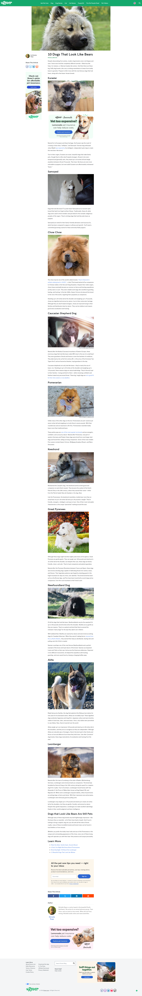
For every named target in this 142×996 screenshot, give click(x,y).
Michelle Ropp (52, 918)
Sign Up (84, 876)
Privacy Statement (73, 883)
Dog (52, 3)
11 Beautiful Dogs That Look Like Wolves (63, 852)
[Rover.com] (6, 3)
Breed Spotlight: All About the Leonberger (63, 850)
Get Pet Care (44, 3)
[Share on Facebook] (53, 895)
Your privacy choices (34, 984)
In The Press (41, 966)
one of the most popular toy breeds (71, 432)
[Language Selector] (135, 3)
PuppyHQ (81, 3)
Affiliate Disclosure (43, 968)
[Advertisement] (71, 126)
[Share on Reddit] (88, 895)
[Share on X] (65, 895)
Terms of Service (30, 968)
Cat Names (72, 3)
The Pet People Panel (92, 3)
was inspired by (60, 148)
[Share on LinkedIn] (76, 895)
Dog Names (58, 3)
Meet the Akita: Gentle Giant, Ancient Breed (64, 845)
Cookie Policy (30, 972)
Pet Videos (104, 3)
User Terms (29, 970)
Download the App (43, 964)
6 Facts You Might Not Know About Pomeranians (65, 847)
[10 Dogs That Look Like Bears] (71, 28)
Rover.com (46, 990)
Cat (66, 3)
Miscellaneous (52, 57)
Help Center (58, 971)
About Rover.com (31, 964)
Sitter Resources (30, 966)
